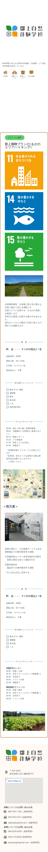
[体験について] (15, 72)
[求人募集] (31, 72)
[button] (14, 137)
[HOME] (5, 72)
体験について (15, 77)
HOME (5, 76)
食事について (23, 77)
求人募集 (31, 76)
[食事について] (23, 72)
